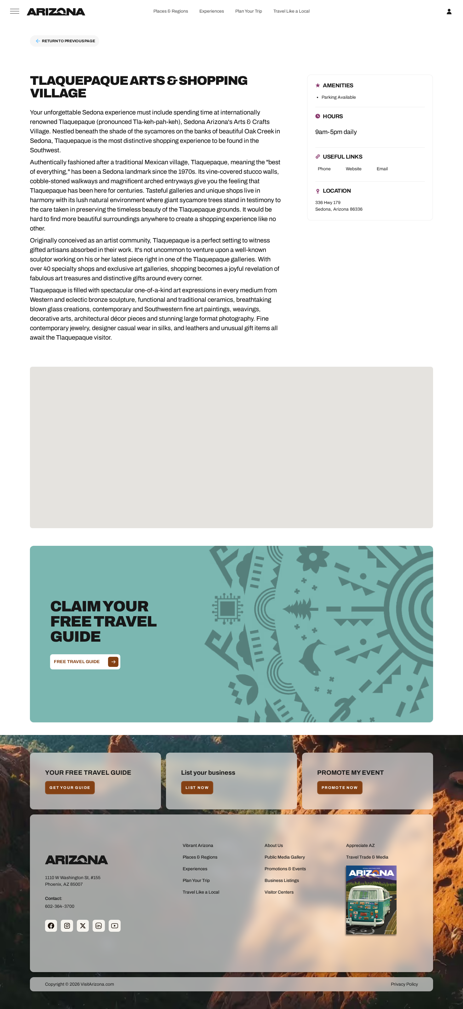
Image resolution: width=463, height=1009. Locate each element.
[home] (56, 11)
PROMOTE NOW (340, 787)
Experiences (211, 11)
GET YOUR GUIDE (69, 787)
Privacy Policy (404, 984)
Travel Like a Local (291, 11)
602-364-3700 (59, 906)
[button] (170, 11)
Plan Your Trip (248, 11)
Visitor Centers (279, 892)
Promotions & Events (285, 868)
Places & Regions (170, 11)
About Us (274, 845)
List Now (197, 787)
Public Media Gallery (285, 857)
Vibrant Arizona (198, 845)
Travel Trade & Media (367, 857)
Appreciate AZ (360, 845)
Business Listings (282, 880)
